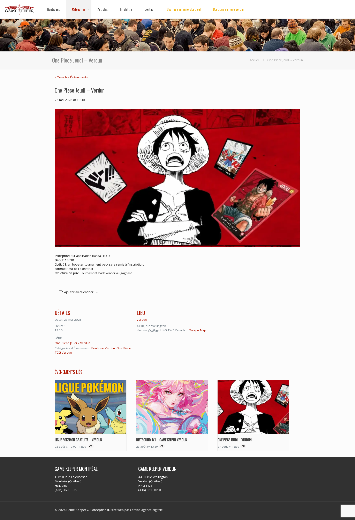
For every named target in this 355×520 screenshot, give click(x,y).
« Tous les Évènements (71, 77)
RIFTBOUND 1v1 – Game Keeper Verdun (161, 439)
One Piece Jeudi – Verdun (72, 343)
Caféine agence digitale (146, 510)
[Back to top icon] (335, 511)
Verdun (142, 319)
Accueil (254, 60)
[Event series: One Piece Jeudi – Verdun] (243, 446)
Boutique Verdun (103, 348)
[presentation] (90, 407)
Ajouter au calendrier (78, 292)
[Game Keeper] (19, 9)
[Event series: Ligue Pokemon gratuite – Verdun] (90, 446)
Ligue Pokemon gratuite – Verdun (78, 439)
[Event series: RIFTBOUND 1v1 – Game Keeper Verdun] (161, 446)
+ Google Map (196, 330)
